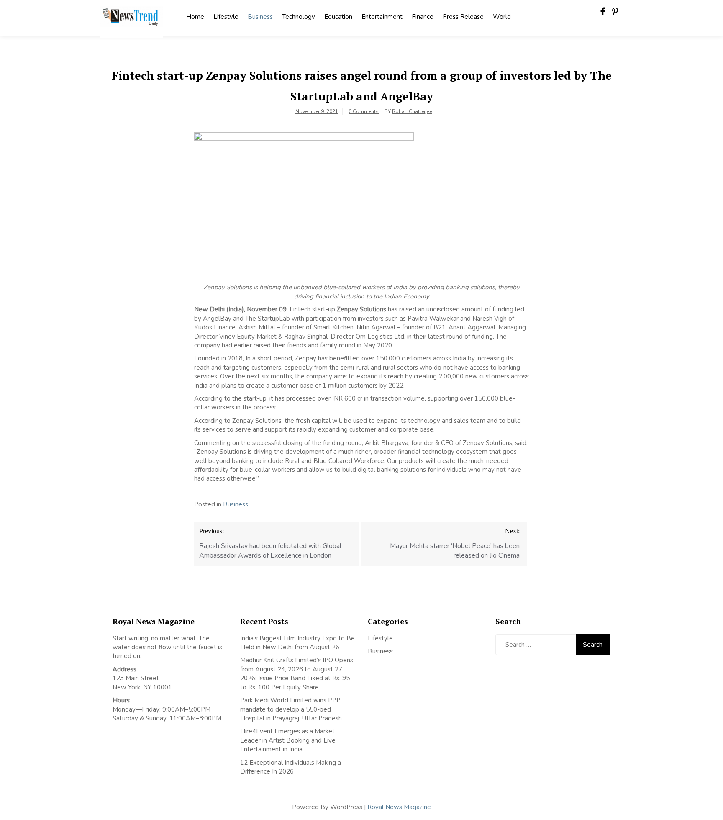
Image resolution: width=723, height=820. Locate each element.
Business (260, 17)
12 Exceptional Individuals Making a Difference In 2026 (290, 767)
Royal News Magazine (399, 807)
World (502, 17)
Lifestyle (225, 17)
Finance (422, 17)
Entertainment (382, 17)
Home (195, 17)
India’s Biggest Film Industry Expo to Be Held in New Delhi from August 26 (297, 642)
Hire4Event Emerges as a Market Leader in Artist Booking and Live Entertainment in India (288, 740)
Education (338, 17)
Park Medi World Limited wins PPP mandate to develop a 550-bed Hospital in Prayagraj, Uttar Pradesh (291, 709)
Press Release (463, 17)
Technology (298, 17)
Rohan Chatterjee (412, 111)
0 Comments (364, 111)
